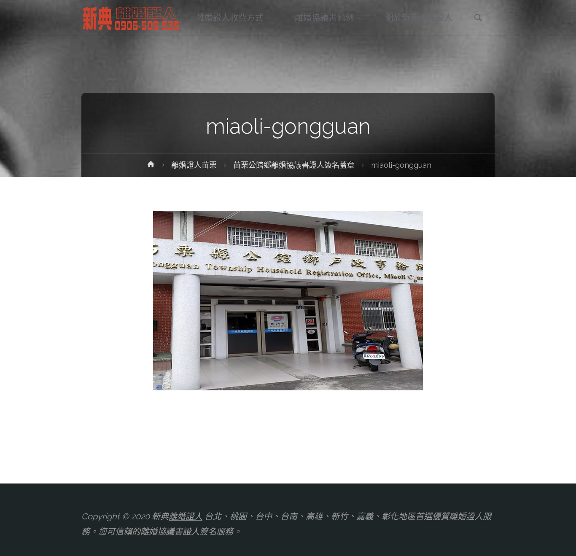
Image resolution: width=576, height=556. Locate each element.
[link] (478, 18)
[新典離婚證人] (131, 18)
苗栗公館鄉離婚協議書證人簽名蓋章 (294, 165)
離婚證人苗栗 (194, 165)
